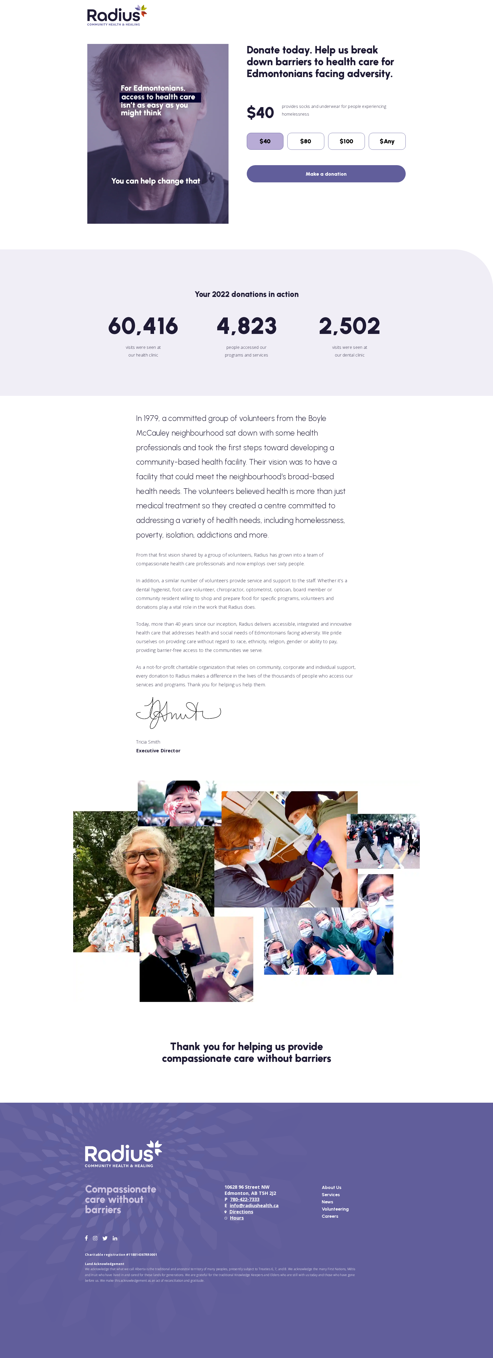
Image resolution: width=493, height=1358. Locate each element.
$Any (387, 141)
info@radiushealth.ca (254, 1205)
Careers (330, 1216)
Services (331, 1194)
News (327, 1202)
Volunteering (335, 1209)
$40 (265, 141)
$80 (305, 141)
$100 (346, 141)
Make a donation (326, 174)
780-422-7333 (244, 1199)
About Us (332, 1187)
